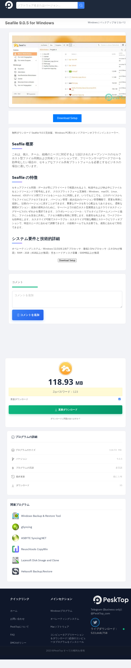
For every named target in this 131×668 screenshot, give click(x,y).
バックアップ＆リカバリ (113, 22)
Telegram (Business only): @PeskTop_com (106, 611)
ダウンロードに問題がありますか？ (65, 418)
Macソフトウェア (59, 627)
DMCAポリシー (18, 643)
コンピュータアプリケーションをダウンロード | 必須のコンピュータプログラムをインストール (68, 638)
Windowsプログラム (61, 611)
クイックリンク (19, 599)
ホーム (13, 611)
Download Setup (67, 118)
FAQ (12, 635)
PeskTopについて (19, 627)
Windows (93, 22)
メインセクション (61, 599)
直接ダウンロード (67, 409)
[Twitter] (95, 622)
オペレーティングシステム (64, 619)
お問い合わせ (17, 619)
